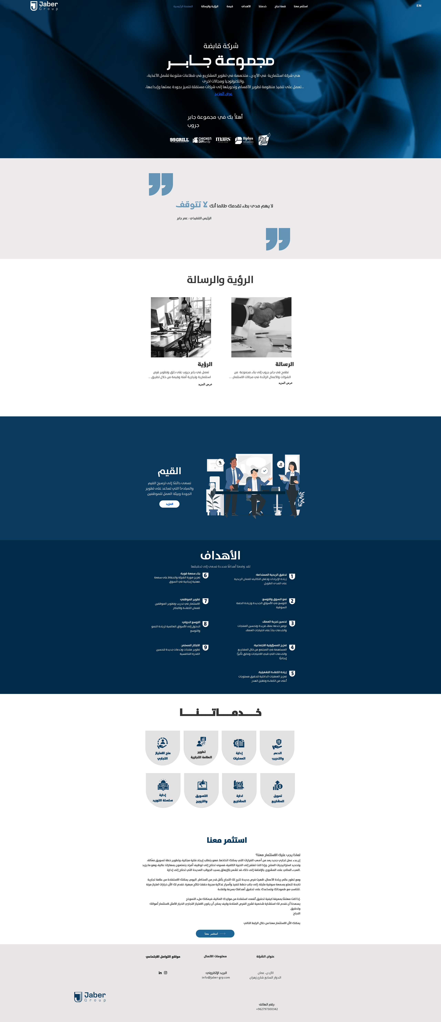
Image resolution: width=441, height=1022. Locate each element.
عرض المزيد (223, 94)
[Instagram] (165, 973)
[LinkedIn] (160, 973)
